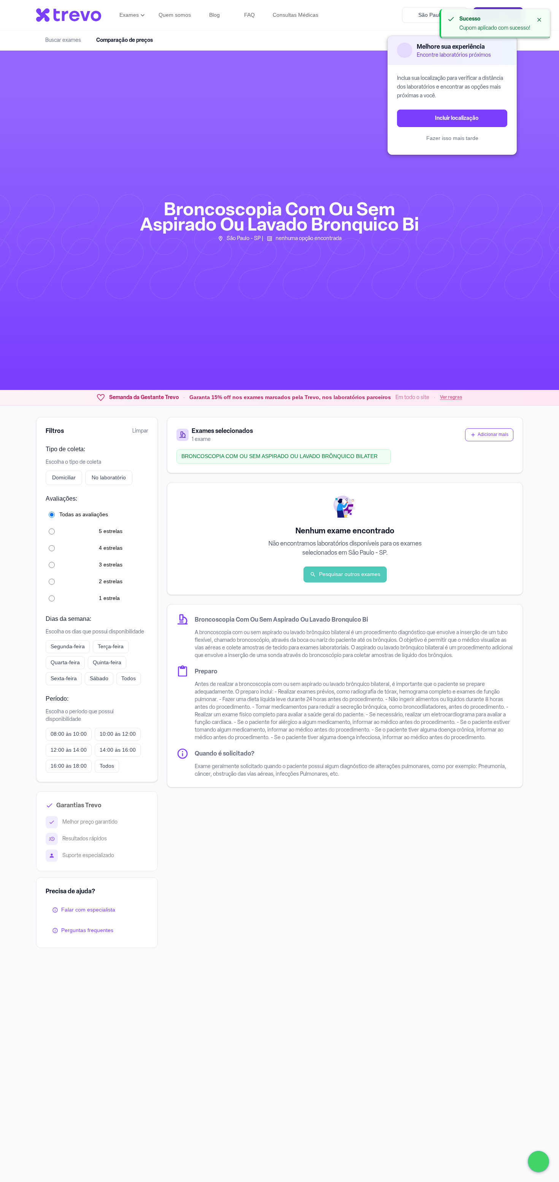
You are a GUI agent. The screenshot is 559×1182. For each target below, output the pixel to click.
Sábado (99, 678)
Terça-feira (111, 646)
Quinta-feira (107, 662)
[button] (132, 15)
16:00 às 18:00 (69, 766)
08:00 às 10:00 (69, 734)
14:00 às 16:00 (118, 750)
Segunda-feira (68, 646)
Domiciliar (64, 477)
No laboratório (109, 477)
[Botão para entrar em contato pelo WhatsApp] (538, 1161)
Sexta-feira (64, 678)
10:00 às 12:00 (118, 734)
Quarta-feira (65, 662)
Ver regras (451, 397)
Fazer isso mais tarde (452, 138)
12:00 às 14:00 (69, 750)
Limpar (140, 431)
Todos (128, 678)
